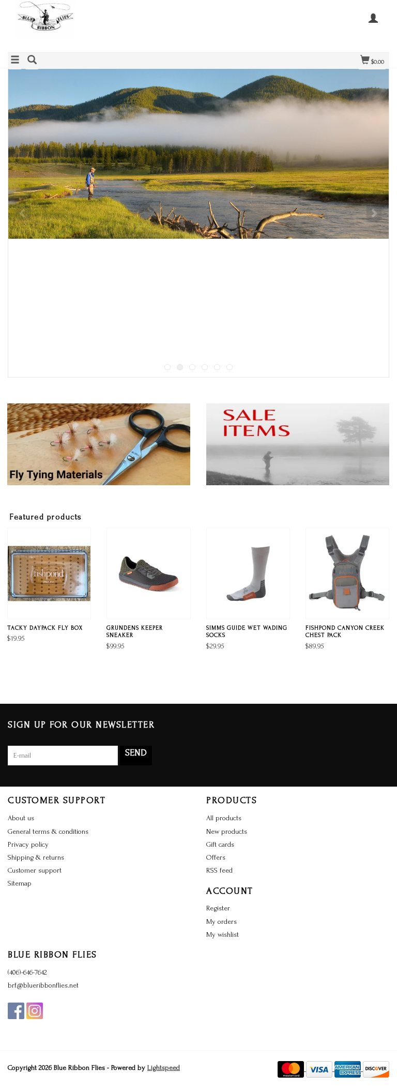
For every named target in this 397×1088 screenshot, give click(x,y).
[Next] (374, 213)
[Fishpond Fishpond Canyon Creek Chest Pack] (347, 573)
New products (226, 831)
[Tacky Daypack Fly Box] (49, 573)
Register (218, 908)
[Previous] (23, 213)
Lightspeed (163, 1067)
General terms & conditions (48, 831)
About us (21, 818)
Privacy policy (28, 844)
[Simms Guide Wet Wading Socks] (248, 573)
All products (223, 818)
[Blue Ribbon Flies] (103, 24)
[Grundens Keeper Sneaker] (148, 573)
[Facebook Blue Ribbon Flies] (16, 1011)
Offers (215, 857)
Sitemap (20, 883)
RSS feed (219, 870)
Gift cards (220, 844)
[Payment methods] (292, 1068)
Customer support (35, 870)
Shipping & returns (36, 857)
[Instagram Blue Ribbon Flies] (34, 1011)
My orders (221, 921)
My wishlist (222, 934)
